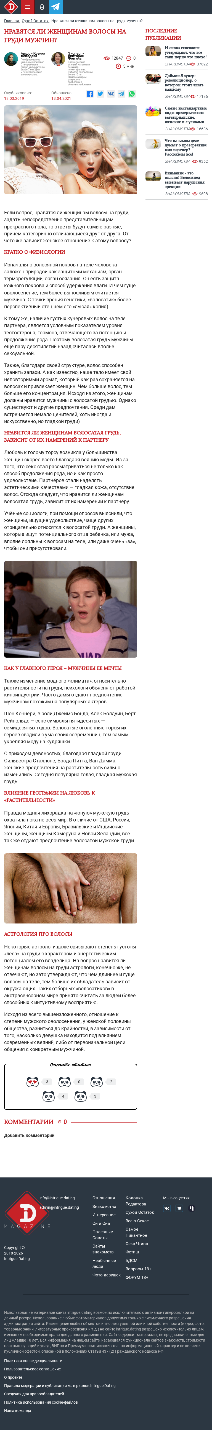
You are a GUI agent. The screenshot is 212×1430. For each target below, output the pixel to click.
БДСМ (131, 1260)
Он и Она (101, 1223)
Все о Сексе (137, 1220)
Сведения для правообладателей (34, 1394)
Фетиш (132, 1252)
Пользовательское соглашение (32, 1369)
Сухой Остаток (140, 1212)
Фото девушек (106, 1275)
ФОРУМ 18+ (137, 1277)
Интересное (104, 1214)
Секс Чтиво (137, 1243)
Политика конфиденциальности (33, 1360)
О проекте (13, 1377)
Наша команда (17, 1410)
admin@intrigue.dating (59, 1207)
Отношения (103, 1197)
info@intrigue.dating (57, 1198)
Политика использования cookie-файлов (41, 1402)
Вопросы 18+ (139, 1268)
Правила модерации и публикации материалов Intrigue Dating (60, 1385)
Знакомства (104, 1206)
